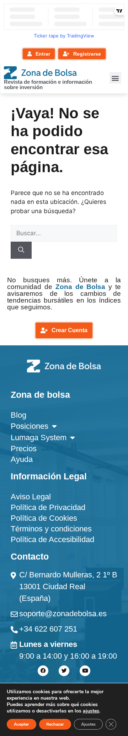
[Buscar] (21, 250)
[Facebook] (43, 670)
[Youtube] (85, 670)
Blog (18, 415)
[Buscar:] (64, 233)
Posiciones (29, 426)
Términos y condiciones (51, 528)
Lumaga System (38, 437)
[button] (115, 78)
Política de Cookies (44, 518)
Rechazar (55, 724)
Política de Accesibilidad (52, 539)
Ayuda (22, 459)
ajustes (91, 711)
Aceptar (21, 724)
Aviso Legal (31, 496)
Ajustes (88, 724)
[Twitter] (64, 670)
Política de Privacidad (48, 507)
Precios (24, 448)
